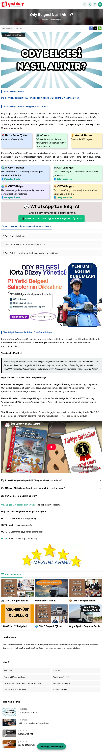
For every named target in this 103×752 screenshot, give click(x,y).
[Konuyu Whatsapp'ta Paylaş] (99, 28)
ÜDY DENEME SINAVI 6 (27, 745)
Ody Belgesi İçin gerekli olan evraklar (18, 504)
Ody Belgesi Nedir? (45, 600)
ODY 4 (4, 538)
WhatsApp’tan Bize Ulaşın (51, 746)
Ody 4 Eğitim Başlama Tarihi (84, 626)
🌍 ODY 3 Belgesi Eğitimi (48, 626)
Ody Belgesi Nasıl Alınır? (28, 712)
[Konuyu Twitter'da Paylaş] (95, 28)
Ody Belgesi (56, 19)
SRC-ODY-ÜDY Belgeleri (14, 626)
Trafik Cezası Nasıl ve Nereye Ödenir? (33, 723)
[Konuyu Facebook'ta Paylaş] (91, 28)
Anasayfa (45, 19)
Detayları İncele (12, 179)
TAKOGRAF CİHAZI (25, 734)
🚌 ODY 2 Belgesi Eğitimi (14, 600)
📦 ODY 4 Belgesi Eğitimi (82, 600)
